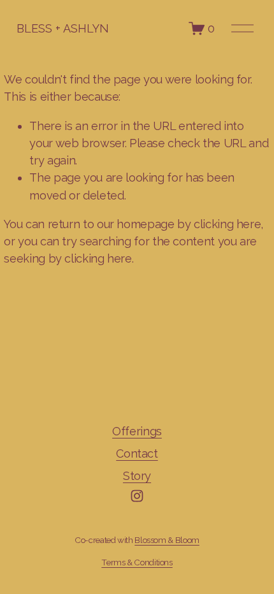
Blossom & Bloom (166, 540)
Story (137, 475)
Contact (136, 453)
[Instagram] (137, 495)
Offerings (137, 431)
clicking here (227, 224)
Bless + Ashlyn (63, 28)
